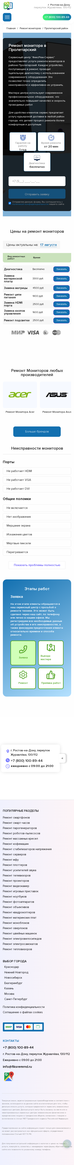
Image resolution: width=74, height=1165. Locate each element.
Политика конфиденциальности (24, 1007)
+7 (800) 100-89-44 (57, 17)
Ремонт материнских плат (19, 917)
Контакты (11, 1041)
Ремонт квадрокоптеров (19, 912)
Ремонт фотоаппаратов (18, 902)
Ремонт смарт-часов (16, 823)
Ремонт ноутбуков (15, 896)
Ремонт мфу (11, 859)
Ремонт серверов (14, 854)
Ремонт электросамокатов (20, 944)
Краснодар (11, 967)
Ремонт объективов (16, 907)
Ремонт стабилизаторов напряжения (27, 849)
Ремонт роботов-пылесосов (21, 833)
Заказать (61, 269)
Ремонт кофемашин (16, 844)
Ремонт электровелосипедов (22, 938)
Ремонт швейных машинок (20, 933)
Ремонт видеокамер (16, 886)
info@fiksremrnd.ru (17, 1067)
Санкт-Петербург (15, 999)
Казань (9, 988)
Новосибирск (13, 977)
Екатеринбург (13, 983)
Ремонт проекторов (16, 880)
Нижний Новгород (16, 972)
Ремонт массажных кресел (20, 838)
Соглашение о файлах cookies (23, 1012)
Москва (9, 994)
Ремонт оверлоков (15, 928)
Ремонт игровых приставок (20, 891)
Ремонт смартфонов (16, 817)
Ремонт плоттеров (15, 865)
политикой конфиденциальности (30, 204)
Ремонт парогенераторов (20, 828)
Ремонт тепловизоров (17, 949)
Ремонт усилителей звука (19, 870)
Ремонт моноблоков (16, 923)
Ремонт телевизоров (17, 875)
